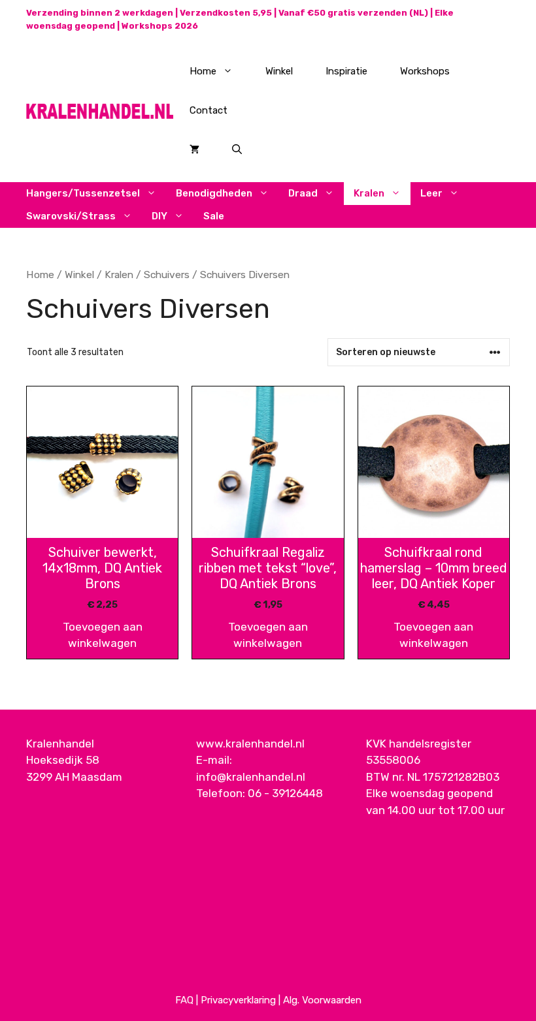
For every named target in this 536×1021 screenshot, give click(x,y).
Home (203, 71)
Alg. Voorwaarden (322, 1000)
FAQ (184, 1000)
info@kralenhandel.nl (250, 776)
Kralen (369, 193)
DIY (159, 216)
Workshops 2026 (160, 26)
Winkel (279, 71)
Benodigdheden (214, 193)
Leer (431, 193)
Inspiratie (346, 71)
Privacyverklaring (238, 1000)
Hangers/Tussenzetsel (83, 193)
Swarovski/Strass (71, 216)
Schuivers (167, 274)
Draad (303, 193)
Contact (208, 110)
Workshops (425, 71)
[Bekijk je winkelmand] (194, 149)
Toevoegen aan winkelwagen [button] (102, 635)
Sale (213, 216)
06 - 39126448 (285, 793)
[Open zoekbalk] (237, 149)
